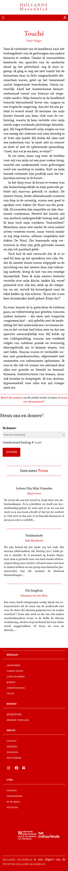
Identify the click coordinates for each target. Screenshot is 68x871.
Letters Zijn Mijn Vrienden (34, 488)
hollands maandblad (17, 859)
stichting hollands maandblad (24, 864)
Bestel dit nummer (12, 398)
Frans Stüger (34, 41)
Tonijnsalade (34, 535)
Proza (43, 471)
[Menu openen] (3, 18)
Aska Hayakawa (34, 540)
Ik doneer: (10, 428)
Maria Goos (34, 493)
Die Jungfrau (34, 590)
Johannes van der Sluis (34, 595)
